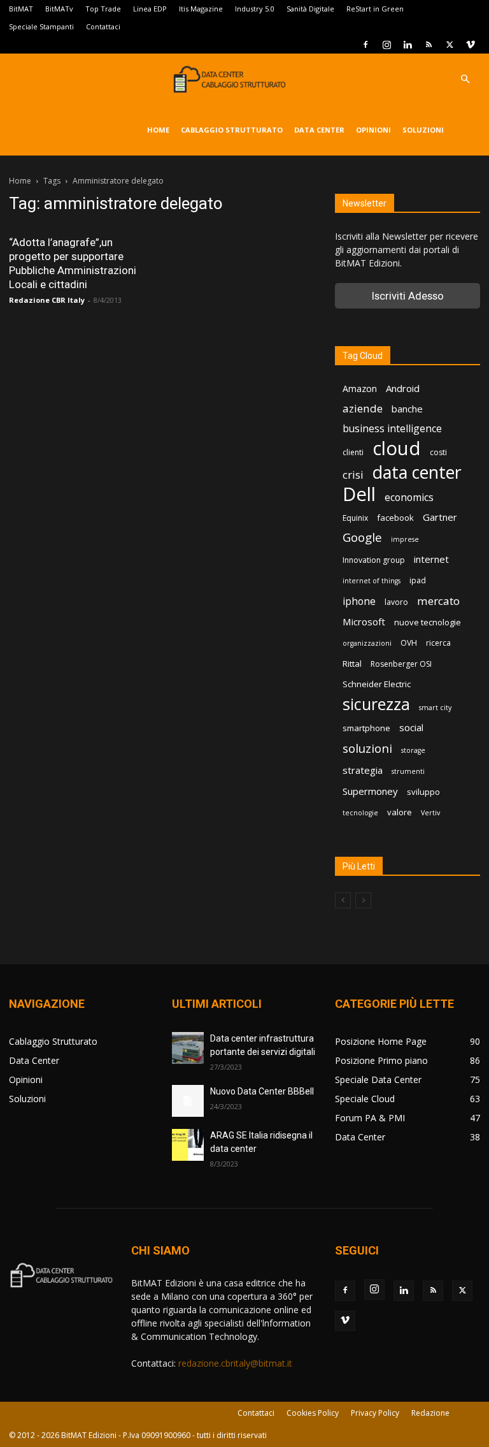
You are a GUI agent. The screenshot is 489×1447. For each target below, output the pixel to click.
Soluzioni (423, 130)
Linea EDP (150, 8)
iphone (359, 601)
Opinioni (373, 130)
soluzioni (367, 748)
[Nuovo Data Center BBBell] (188, 1101)
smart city (435, 707)
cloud (396, 448)
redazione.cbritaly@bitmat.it (235, 1363)
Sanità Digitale (310, 8)
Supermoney (370, 791)
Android (403, 388)
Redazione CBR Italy (47, 300)
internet (431, 559)
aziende (363, 408)
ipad (417, 580)
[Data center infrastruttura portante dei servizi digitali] (188, 1048)
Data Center (319, 130)
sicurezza (376, 704)
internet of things (371, 580)
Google (362, 537)
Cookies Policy (313, 1412)
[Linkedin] (407, 45)
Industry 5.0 (254, 8)
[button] (465, 79)
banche (407, 408)
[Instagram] (386, 45)
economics (409, 497)
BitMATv (59, 8)
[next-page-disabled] (363, 900)
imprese (405, 539)
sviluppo (423, 791)
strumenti (408, 771)
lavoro (396, 602)
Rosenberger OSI (401, 663)
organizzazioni (367, 643)
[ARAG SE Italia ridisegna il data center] (188, 1145)
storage (413, 750)
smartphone (366, 728)
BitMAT (21, 8)
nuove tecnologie (427, 622)
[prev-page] (343, 900)
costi (438, 452)
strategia (363, 770)
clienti (353, 452)
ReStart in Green (375, 8)
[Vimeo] (470, 45)
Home (158, 130)
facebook (395, 517)
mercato (438, 600)
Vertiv (430, 812)
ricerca (438, 642)
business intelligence (392, 428)
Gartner (440, 517)
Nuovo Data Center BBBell (262, 1091)
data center (417, 472)
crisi (353, 474)
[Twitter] (449, 45)
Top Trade (103, 8)
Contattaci (103, 26)
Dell (359, 494)
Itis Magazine (201, 8)
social (411, 727)
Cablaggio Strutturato (232, 130)
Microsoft (364, 621)
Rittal (352, 663)
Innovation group (374, 560)
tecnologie (360, 812)
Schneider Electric (377, 684)
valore (399, 812)
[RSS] (428, 45)
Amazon (360, 388)
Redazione (430, 1412)
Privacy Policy (375, 1412)
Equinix (355, 518)
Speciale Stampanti (41, 26)
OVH (408, 642)
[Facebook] (365, 45)
